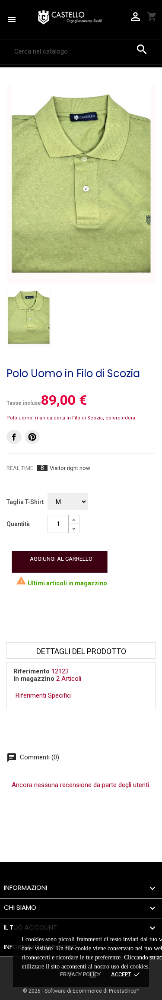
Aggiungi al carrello (61, 559)
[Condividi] (14, 437)
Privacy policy (80, 974)
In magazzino (33, 678)
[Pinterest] (32, 437)
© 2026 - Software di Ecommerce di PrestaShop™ (81, 991)
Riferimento (31, 671)
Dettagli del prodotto (81, 651)
